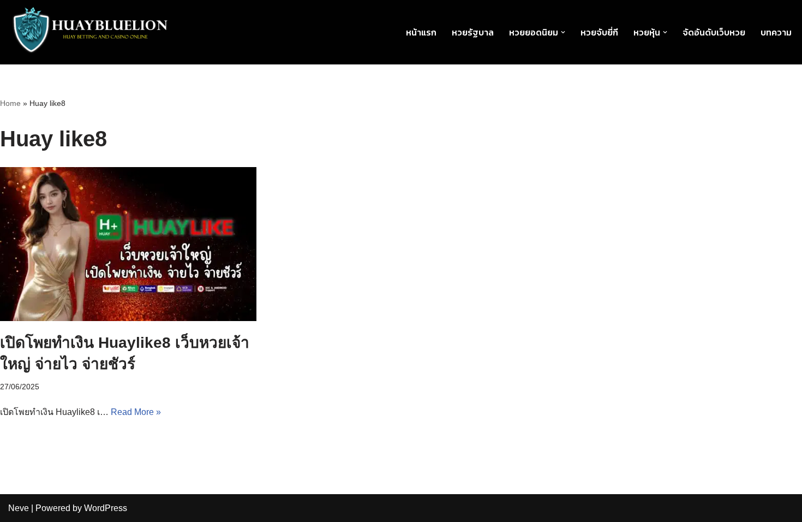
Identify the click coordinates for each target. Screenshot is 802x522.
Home (10, 103)
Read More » (136, 412)
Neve (18, 508)
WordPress (105, 508)
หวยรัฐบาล (473, 32)
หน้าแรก (421, 32)
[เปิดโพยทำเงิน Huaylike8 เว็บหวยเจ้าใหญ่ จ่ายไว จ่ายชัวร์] (128, 244)
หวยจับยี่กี (599, 32)
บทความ (776, 32)
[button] (563, 32)
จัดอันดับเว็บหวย (714, 32)
